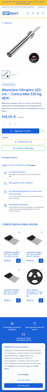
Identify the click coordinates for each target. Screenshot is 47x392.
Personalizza (23, 374)
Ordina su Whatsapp (25, 148)
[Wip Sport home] (10, 13)
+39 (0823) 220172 (23, 340)
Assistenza (41, 7)
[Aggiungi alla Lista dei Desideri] (42, 130)
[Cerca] (28, 13)
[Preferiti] (33, 13)
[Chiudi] (42, 346)
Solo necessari (23, 380)
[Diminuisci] (4, 124)
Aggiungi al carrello (22, 131)
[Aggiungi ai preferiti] (19, 232)
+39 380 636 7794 (24, 142)
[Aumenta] (14, 124)
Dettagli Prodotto (10, 157)
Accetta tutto (23, 385)
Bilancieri (8, 23)
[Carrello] (38, 13)
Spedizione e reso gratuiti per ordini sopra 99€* (18, 7)
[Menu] (43, 13)
